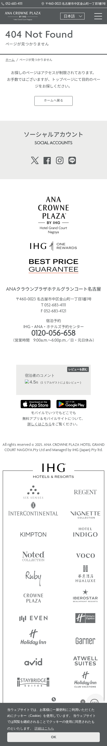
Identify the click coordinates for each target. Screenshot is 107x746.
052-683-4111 (13, 3)
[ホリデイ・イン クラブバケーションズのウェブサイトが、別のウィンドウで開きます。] (85, 681)
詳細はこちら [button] (44, 728)
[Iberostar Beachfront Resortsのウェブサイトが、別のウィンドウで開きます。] (85, 597)
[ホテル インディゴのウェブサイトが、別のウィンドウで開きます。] (85, 533)
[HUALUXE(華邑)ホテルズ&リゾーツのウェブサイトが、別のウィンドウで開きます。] (85, 575)
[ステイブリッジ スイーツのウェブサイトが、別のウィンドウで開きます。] (33, 681)
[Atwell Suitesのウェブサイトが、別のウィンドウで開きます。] (85, 660)
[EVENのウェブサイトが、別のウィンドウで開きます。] (33, 618)
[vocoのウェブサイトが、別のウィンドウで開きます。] (85, 554)
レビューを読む (78, 369)
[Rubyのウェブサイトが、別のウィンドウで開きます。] (33, 575)
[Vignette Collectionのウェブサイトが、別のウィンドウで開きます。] (85, 512)
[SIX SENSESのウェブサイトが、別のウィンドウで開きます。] (33, 490)
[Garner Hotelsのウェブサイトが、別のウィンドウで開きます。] (85, 639)
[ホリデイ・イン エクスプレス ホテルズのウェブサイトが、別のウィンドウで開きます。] (85, 618)
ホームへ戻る (53, 101)
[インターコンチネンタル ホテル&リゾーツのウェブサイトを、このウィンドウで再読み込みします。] (33, 512)
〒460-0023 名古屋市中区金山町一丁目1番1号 (75, 3)
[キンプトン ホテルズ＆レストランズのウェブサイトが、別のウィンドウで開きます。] (33, 533)
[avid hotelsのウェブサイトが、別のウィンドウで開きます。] (33, 660)
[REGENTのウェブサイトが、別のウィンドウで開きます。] (85, 490)
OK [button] (53, 737)
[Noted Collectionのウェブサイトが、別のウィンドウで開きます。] (33, 554)
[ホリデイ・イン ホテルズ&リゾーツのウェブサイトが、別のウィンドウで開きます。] (33, 639)
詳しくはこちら (39, 424)
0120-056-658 (53, 334)
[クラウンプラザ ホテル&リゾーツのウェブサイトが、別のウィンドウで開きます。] (33, 597)
